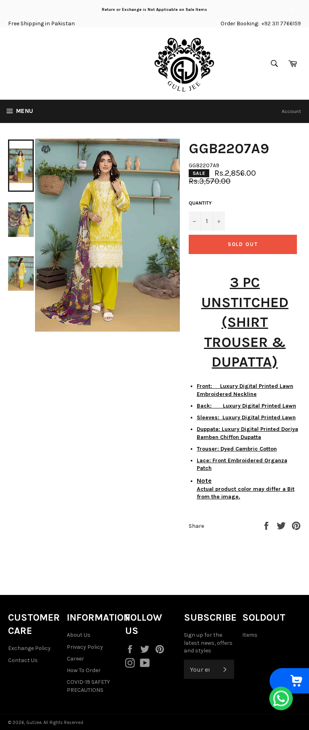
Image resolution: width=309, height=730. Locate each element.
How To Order (84, 670)
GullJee (33, 722)
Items (250, 635)
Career (75, 658)
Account (291, 111)
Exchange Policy (29, 648)
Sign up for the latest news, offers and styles (208, 643)
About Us (79, 635)
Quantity (200, 203)
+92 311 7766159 (281, 23)
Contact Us (23, 660)
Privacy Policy (85, 647)
